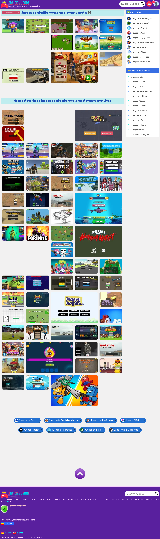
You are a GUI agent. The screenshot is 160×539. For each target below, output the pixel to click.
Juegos (6, 502)
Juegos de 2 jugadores (141, 38)
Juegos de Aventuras (141, 62)
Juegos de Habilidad (140, 57)
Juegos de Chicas (139, 96)
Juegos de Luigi (93, 429)
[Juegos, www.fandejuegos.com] (15, 4)
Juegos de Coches (139, 111)
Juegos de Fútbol (139, 82)
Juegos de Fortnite (140, 28)
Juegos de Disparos (140, 52)
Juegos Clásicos (138, 101)
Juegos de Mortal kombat (143, 43)
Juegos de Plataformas (142, 91)
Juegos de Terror (139, 125)
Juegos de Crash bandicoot (63, 420)
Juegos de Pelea (139, 120)
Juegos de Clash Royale (142, 19)
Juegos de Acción (139, 33)
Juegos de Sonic (28, 420)
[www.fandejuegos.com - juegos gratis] (15, 495)
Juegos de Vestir (139, 106)
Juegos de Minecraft (140, 23)
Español (9, 524)
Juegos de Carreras (140, 47)
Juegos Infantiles (139, 130)
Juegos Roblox (31, 429)
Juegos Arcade (138, 87)
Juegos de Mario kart (102, 420)
